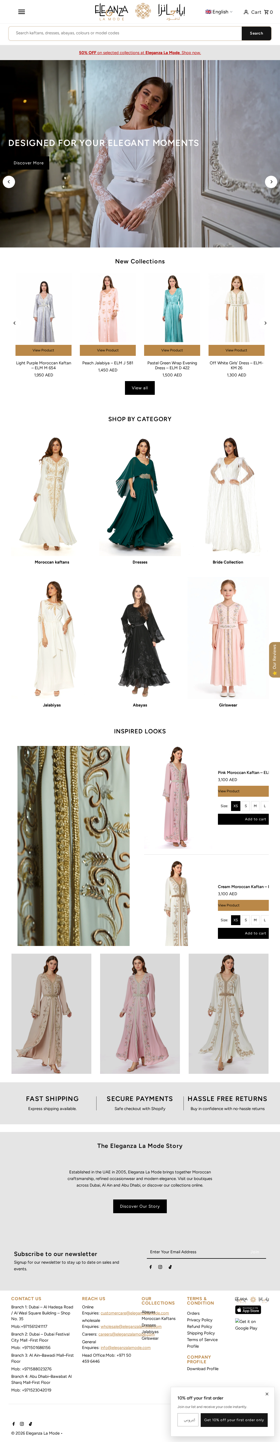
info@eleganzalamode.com (126, 1347)
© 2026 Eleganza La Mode (36, 1433)
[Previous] (9, 182)
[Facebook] (151, 1268)
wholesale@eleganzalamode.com (131, 1326)
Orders (193, 1313)
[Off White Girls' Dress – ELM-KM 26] (236, 315)
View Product (43, 350)
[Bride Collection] (228, 495)
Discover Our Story (140, 1206)
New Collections (140, 261)
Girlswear (150, 1338)
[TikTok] (170, 1268)
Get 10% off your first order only (234, 1420)
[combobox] (125, 33)
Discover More (29, 169)
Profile (193, 1346)
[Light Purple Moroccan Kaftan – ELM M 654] (43, 315)
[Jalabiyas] (51, 638)
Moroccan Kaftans (159, 1318)
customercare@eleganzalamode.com (135, 1313)
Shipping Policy (201, 1333)
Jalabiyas (150, 1331)
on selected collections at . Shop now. (140, 52)
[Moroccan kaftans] (51, 495)
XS (236, 806)
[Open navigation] (21, 12)
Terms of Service (202, 1339)
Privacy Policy (199, 1319)
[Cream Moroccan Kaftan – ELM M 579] (178, 911)
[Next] (271, 182)
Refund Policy (199, 1326)
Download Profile (202, 1368)
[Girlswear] (228, 638)
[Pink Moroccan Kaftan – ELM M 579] (178, 797)
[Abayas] (139, 638)
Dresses (149, 1325)
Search (256, 33)
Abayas (148, 1311)
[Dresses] (139, 495)
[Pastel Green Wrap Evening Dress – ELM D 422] (172, 315)
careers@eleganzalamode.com (126, 1334)
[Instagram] (160, 1268)
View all (140, 387)
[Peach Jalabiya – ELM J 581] (108, 315)
